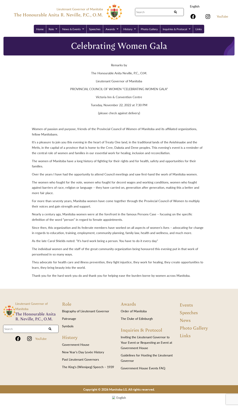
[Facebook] (193, 16)
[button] (53, 29)
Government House (75, 344)
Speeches (95, 29)
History (127, 29)
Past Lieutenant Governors (80, 359)
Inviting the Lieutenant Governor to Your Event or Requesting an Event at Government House (146, 342)
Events (186, 304)
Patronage (69, 318)
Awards (110, 29)
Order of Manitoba (134, 311)
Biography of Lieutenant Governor (85, 311)
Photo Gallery (149, 29)
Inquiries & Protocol (175, 29)
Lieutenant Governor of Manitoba (80, 9)
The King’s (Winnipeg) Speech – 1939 (88, 367)
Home (40, 29)
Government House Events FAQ (143, 368)
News (185, 320)
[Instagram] (208, 16)
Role (51, 29)
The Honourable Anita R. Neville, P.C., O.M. (58, 14)
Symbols (68, 326)
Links (198, 29)
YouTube (222, 16)
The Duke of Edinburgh (137, 318)
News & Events (71, 29)
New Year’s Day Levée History (83, 352)
